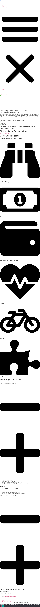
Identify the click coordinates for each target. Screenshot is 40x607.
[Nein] (5, 606)
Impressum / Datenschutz (6, 7)
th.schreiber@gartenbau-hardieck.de (9, 596)
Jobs (3, 6)
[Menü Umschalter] (1, 599)
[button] (20, 48)
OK (2, 605)
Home (3, 5)
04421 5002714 (6, 595)
